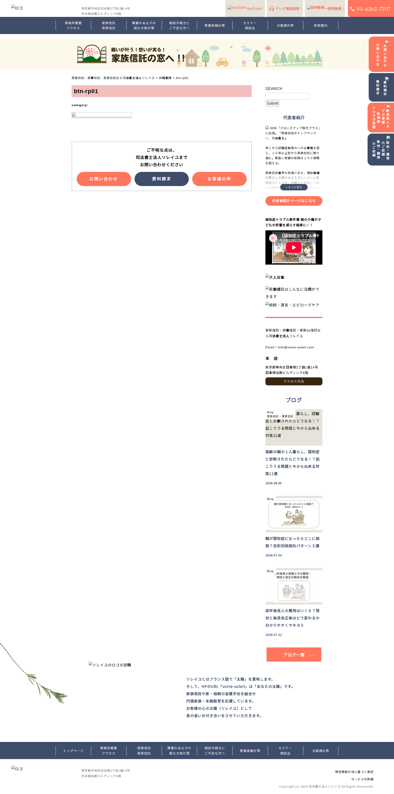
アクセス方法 (294, 381)
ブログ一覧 (294, 654)
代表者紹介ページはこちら (294, 201)
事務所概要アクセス (73, 25)
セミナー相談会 (250, 25)
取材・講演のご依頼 (376, 149)
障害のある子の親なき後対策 (144, 25)
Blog (270, 412)
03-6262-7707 (374, 9)
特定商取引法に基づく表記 (354, 772)
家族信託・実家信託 (280, 416)
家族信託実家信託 (109, 25)
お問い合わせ (378, 54)
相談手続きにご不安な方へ (179, 25)
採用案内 (321, 25)
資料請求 (378, 87)
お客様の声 (285, 25)
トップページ (73, 750)
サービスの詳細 (362, 779)
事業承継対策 (215, 25)
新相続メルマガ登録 (376, 117)
